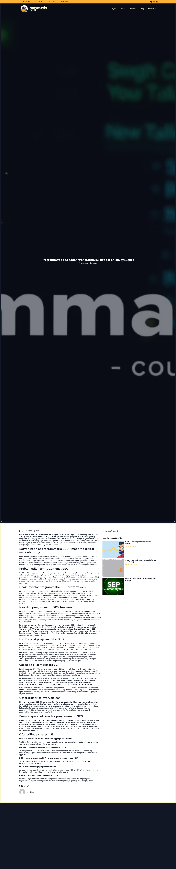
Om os (123, 9)
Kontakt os (152, 9)
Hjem (114, 9)
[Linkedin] (157, 1)
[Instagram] (154, 1)
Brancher (133, 9)
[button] (103, 531)
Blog (142, 9)
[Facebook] (151, 1)
